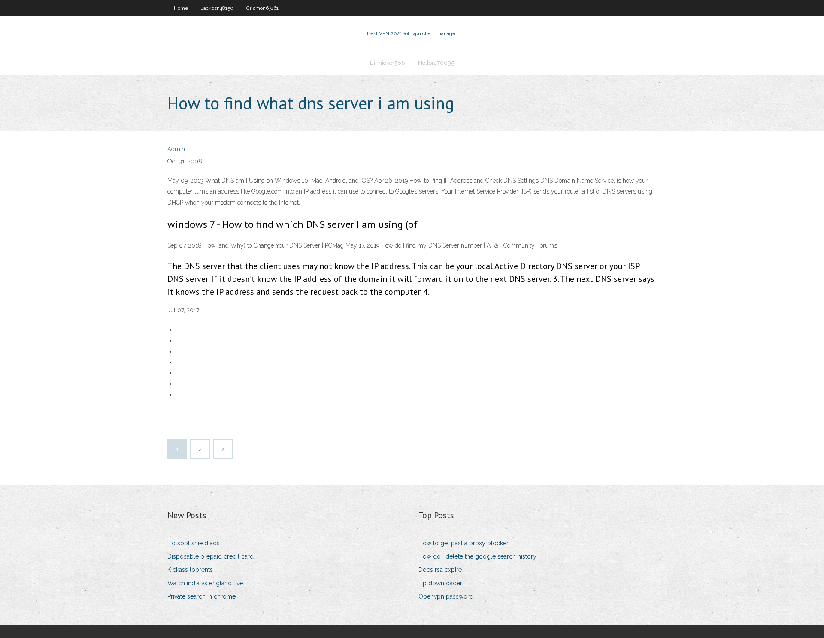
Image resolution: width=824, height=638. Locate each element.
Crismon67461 (262, 8)
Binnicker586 (387, 63)
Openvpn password (445, 596)
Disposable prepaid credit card (210, 556)
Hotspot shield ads (193, 543)
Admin (176, 149)
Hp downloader (440, 583)
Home (181, 8)
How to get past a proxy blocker (463, 543)
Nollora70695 (436, 63)
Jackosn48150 (217, 8)
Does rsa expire (440, 569)
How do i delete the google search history (477, 556)
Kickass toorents (190, 569)
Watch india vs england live (205, 583)
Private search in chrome (201, 596)
